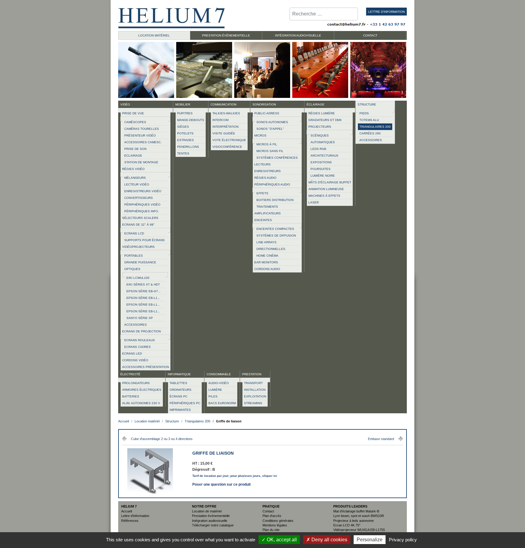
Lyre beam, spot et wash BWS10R (358, 516)
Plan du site (271, 530)
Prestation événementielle (211, 516)
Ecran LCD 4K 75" (346, 525)
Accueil (126, 511)
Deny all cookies (328, 539)
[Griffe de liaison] (150, 492)
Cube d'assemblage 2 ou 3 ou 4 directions (162, 439)
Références (130, 520)
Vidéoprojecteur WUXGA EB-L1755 (359, 530)
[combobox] (324, 14)
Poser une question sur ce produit (221, 483)
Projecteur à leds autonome (353, 520)
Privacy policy (403, 539)
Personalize (370, 539)
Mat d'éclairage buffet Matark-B (356, 511)
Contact (268, 511)
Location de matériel (206, 511)
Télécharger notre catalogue (213, 525)
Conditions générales (277, 520)
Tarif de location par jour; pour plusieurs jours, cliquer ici (234, 475)
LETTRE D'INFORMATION (386, 11)
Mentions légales (274, 525)
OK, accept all (281, 539)
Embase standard (381, 439)
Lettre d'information (135, 516)
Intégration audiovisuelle (209, 520)
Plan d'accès (271, 516)
